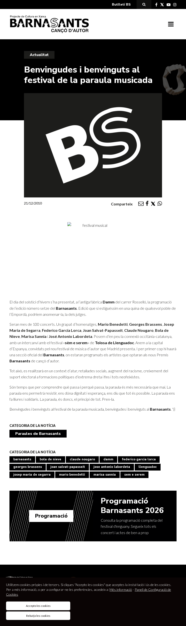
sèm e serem (76, 342)
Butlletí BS (121, 4)
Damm (109, 302)
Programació (51, 516)
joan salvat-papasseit (67, 467)
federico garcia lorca (139, 459)
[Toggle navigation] (171, 24)
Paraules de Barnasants (38, 433)
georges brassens (27, 467)
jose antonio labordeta (111, 467)
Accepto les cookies (38, 605)
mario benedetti (72, 474)
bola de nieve (50, 459)
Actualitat (39, 54)
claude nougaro (82, 459)
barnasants (22, 459)
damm (108, 459)
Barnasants (66, 308)
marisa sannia (104, 474)
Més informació (120, 589)
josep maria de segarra (32, 474)
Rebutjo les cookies (38, 615)
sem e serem (134, 474)
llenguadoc (148, 467)
